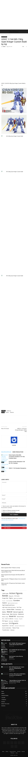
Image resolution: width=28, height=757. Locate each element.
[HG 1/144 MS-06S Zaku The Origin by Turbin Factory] (4, 652)
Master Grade (5, 614)
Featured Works (8, 34)
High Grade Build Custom (13, 603)
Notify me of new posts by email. (9, 512)
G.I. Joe (3, 600)
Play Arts (20, 618)
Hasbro (4, 603)
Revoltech (16, 621)
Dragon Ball (5, 598)
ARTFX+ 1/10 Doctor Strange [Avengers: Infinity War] (21, 430)
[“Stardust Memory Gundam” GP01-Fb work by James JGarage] (4, 683)
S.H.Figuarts (13, 623)
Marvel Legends (18, 612)
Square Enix (5, 625)
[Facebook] (11, 742)
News (3, 471)
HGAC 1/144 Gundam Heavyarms (17, 468)
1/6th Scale (5, 593)
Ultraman (12, 630)
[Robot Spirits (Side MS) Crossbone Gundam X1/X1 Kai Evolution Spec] (4, 458)
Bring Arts (11, 596)
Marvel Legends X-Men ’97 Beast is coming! (10, 567)
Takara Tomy (15, 628)
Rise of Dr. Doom (5, 428)
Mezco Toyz (5, 616)
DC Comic (17, 596)
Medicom (21, 614)
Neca (3, 618)
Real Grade (11, 621)
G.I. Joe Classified (9, 600)
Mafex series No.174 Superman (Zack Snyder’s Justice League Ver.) (13, 584)
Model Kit (12, 412)
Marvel (9, 612)
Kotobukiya (18, 609)
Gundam (7, 412)
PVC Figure (5, 621)
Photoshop (16, 618)
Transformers (5, 630)
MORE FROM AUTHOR (18, 452)
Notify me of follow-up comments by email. (11, 510)
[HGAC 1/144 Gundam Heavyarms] (4, 469)
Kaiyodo (4, 609)
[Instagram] (15, 742)
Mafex (4, 612)
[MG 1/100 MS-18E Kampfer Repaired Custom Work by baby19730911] (4, 648)
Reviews (23, 751)
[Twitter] (12, 746)
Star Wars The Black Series (20, 625)
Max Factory (13, 614)
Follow (24, 525)
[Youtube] (15, 746)
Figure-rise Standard (18, 598)
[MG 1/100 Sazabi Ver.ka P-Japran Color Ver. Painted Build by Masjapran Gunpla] (4, 668)
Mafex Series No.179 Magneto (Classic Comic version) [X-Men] (13, 579)
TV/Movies (12, 753)
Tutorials (18, 751)
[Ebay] (8, 742)
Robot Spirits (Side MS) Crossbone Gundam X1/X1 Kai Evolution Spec (17, 456)
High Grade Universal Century (9, 607)
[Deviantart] (4, 742)
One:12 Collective (9, 618)
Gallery (7, 751)
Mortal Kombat (20, 616)
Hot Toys (19, 607)
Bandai (5, 595)
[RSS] (22, 742)
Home (2, 34)
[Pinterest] (19, 742)
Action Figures (15, 593)
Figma (11, 598)
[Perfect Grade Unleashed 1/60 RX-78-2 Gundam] (4, 464)
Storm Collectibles (6, 628)
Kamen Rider (10, 609)
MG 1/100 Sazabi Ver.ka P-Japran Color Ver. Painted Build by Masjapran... (16, 668)
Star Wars (12, 625)
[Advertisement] (14, 15)
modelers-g (8, 410)
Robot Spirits (5, 623)
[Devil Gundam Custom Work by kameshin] (4, 658)
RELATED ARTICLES (6, 452)
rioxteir (4, 46)
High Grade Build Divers (8, 605)
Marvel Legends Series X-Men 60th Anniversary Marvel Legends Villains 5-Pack (13, 571)
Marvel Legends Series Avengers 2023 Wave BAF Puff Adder (13, 575)
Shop (17, 753)
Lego (23, 609)
